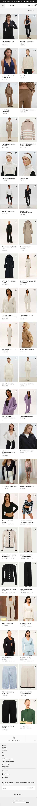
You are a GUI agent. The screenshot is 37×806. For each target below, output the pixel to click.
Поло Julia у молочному (8, 211)
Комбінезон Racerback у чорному (26, 42)
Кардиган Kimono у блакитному (25, 658)
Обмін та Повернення (8, 761)
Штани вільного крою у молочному (26, 316)
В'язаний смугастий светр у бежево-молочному (27, 144)
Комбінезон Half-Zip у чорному (8, 42)
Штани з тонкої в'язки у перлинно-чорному (26, 555)
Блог (3, 755)
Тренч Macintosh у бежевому (25, 247)
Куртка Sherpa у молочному (27, 76)
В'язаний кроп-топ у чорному (7, 521)
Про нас (4, 745)
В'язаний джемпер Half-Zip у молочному (27, 281)
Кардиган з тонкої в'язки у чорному (9, 590)
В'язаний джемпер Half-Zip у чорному (9, 247)
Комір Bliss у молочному (8, 178)
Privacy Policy (5, 766)
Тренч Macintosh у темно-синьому (9, 281)
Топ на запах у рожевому (27, 486)
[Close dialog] (36, 797)
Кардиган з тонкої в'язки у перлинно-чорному (9, 555)
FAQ (3, 752)
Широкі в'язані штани (7, 623)
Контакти (4, 747)
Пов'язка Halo (24, 178)
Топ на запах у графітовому (9, 486)
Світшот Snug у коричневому (6, 110)
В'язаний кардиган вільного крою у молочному (9, 316)
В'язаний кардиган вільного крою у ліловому (8, 417)
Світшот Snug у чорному (26, 451)
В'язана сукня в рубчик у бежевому (8, 144)
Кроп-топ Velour (24, 726)
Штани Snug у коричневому (27, 110)
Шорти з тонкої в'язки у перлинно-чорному (26, 692)
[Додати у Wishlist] (16, 16)
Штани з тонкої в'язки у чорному (26, 590)
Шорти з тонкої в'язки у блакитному (8, 692)
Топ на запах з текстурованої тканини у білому (8, 452)
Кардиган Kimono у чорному (7, 658)
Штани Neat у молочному (27, 384)
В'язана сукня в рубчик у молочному (8, 350)
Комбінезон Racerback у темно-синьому (8, 76)
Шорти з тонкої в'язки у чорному (8, 726)
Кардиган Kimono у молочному (25, 624)
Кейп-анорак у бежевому (27, 349)
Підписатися (29, 788)
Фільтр (30, 11)
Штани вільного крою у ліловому (26, 417)
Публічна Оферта (6, 764)
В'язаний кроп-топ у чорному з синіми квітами (27, 521)
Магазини (4, 750)
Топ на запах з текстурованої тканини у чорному (26, 212)
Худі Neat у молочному (8, 384)
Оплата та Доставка (7, 759)
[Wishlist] (31, 5)
